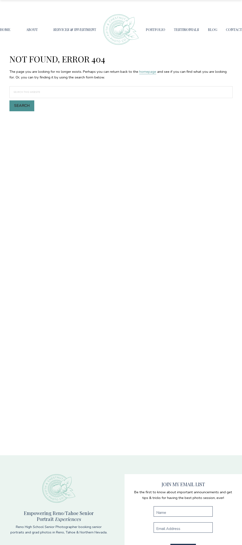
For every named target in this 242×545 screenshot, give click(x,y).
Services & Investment (74, 29)
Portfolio (155, 29)
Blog (212, 29)
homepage (147, 71)
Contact (234, 29)
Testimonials (186, 29)
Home (5, 29)
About (32, 29)
